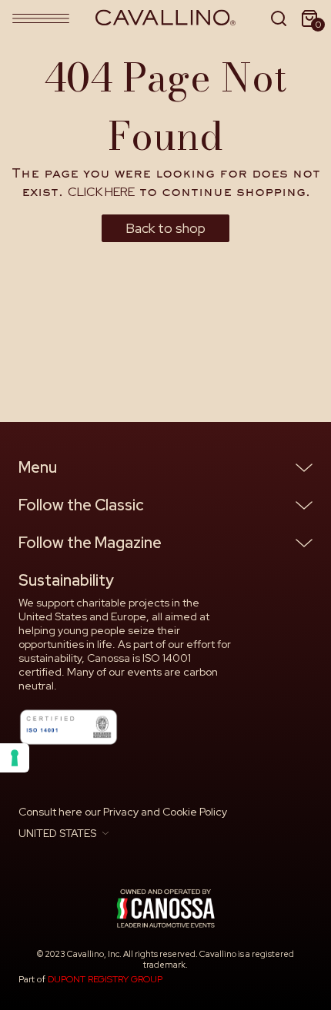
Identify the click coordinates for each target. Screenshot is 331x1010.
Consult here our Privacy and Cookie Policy (122, 812)
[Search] (278, 18)
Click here (101, 192)
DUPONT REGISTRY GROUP (105, 979)
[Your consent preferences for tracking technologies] (14, 757)
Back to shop (165, 228)
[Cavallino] (165, 18)
